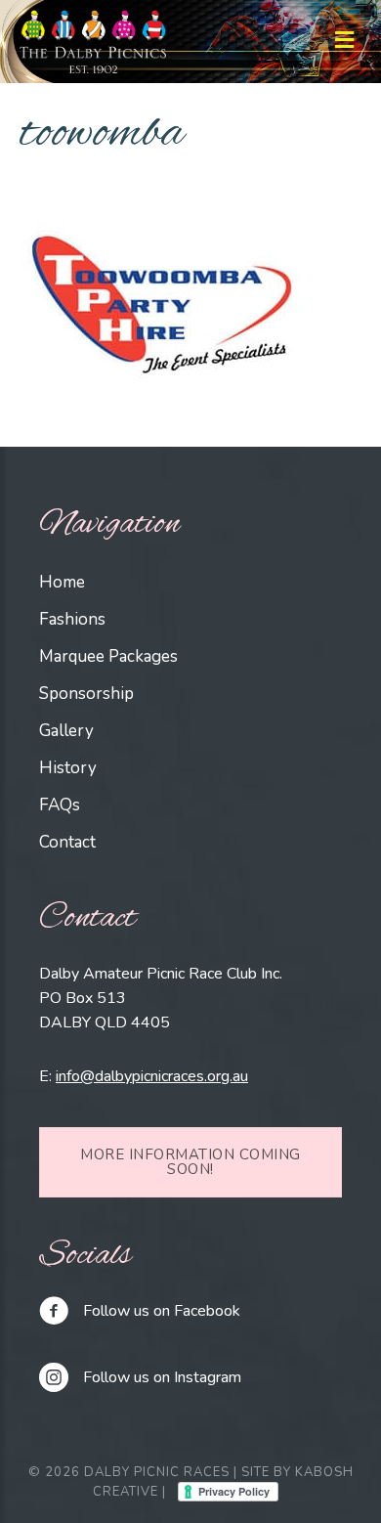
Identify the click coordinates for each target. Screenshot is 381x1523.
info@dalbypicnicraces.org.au (152, 1076)
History (68, 768)
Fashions (72, 619)
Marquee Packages (108, 656)
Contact (67, 842)
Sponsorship (86, 693)
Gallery (66, 730)
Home (62, 582)
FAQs (59, 805)
